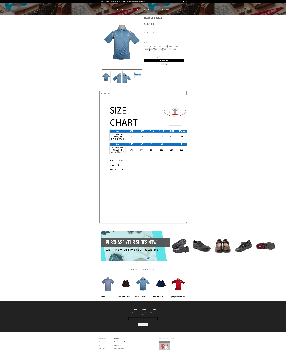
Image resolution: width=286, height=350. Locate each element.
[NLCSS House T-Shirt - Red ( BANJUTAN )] (178, 284)
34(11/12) (170, 46)
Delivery (101, 341)
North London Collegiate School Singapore (156, 37)
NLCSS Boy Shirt (105, 296)
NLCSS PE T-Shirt (140, 296)
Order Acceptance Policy (120, 341)
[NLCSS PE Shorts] (160, 284)
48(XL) (170, 49)
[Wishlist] (177, 1)
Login (101, 1)
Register (107, 1)
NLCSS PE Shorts (158, 296)
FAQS (100, 345)
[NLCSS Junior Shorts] (125, 284)
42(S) (156, 49)
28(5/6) (155, 46)
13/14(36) (176, 46)
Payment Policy (118, 345)
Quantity (156, 56)
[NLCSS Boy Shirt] (108, 284)
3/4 (150, 46)
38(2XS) (146, 49)
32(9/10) (165, 46)
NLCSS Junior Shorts (124, 296)
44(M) (161, 49)
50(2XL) (174, 49)
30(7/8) (160, 46)
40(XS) (151, 49)
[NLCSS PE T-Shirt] (106, 77)
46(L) (165, 49)
